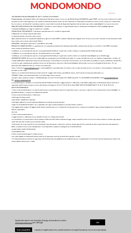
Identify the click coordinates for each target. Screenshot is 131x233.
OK (97, 222)
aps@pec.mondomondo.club (23, 80)
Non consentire (23, 229)
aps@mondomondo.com (111, 78)
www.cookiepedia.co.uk (32, 68)
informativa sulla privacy (23, 222)
